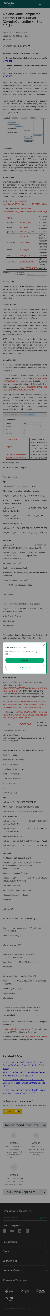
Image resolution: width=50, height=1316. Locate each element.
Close (44, 645)
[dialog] (25, 658)
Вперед (24, 660)
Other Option (25, 667)
